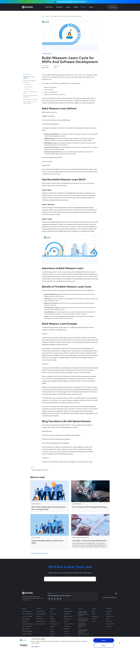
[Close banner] (119, 642)
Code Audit (25, 621)
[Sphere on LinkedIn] (116, 593)
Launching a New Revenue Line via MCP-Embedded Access (83, 619)
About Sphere (109, 611)
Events (93, 621)
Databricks (52, 619)
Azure (51, 616)
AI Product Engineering (27, 614)
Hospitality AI (67, 619)
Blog (93, 611)
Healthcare (66, 614)
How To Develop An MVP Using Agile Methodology (89, 507)
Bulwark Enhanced (40, 621)
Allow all (104, 640)
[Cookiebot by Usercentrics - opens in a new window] (23, 645)
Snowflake (52, 621)
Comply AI (38, 616)
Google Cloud (53, 614)
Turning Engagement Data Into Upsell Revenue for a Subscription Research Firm (83, 632)
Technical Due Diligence (27, 624)
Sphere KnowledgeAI (27, 631)
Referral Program (110, 624)
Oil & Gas (66, 633)
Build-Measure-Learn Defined (28, 77)
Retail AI (66, 621)
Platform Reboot (26, 628)
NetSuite (52, 631)
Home (43, 16)
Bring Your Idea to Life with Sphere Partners (29, 102)
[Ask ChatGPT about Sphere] (49, 599)
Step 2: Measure (28, 86)
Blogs (47, 16)
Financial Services (68, 611)
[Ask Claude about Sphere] (60, 599)
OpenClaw (52, 633)
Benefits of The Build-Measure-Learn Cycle (30, 96)
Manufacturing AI (68, 616)
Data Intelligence (26, 619)
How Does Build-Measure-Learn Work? (29, 81)
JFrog (51, 628)
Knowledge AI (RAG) (41, 614)
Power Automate (54, 624)
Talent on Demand (26, 626)
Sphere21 (108, 614)
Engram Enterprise (40, 624)
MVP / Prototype (47, 53)
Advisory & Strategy (27, 616)
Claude (52, 636)
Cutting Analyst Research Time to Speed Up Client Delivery (82, 625)
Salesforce (52, 626)
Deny (103, 645)
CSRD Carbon (39, 619)
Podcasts (94, 619)
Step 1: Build (27, 84)
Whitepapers (95, 616)
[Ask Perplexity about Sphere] (55, 599)
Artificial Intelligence (27, 611)
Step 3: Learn (27, 89)
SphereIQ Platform (40, 611)
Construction (67, 636)
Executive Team (110, 616)
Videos (93, 614)
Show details (35, 646)
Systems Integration (27, 633)
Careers (108, 619)
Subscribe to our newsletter (110, 597)
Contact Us (113, 7)
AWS (51, 611)
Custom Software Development (40, 470)
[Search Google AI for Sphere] (58, 599)
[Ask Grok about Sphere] (52, 599)
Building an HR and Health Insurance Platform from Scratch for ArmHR (83, 613)
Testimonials (109, 621)
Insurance (66, 631)
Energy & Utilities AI (69, 624)
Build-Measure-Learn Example (30, 99)
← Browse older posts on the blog (39, 553)
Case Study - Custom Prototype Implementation (89, 541)
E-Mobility (66, 628)
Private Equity (67, 626)
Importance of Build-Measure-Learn (30, 92)
